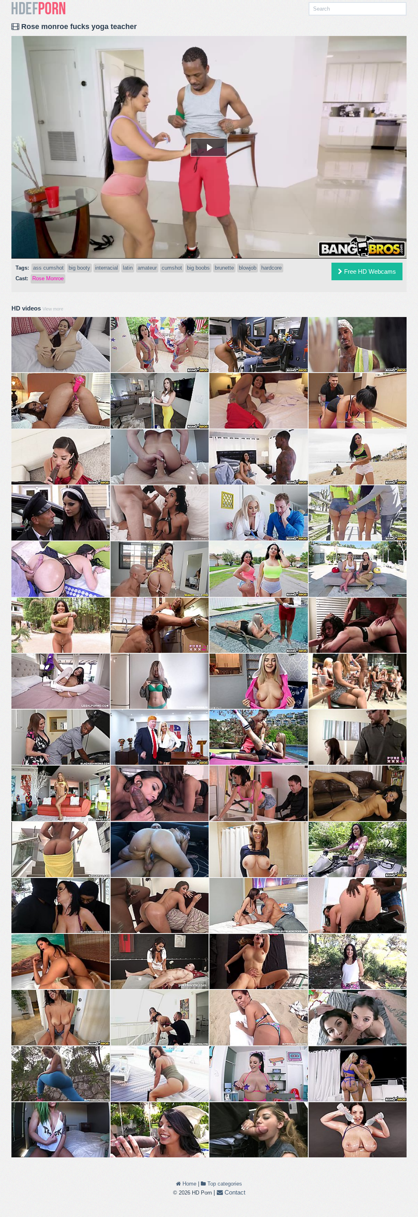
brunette (224, 268)
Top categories (224, 1184)
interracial (106, 268)
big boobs (198, 268)
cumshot (172, 268)
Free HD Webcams (369, 271)
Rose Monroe (48, 278)
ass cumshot (48, 268)
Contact (234, 1192)
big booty (79, 268)
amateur (147, 268)
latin (128, 268)
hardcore (271, 268)
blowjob (247, 268)
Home (188, 1184)
